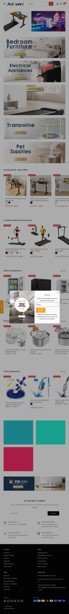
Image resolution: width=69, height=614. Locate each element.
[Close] (58, 292)
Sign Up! (40, 310)
